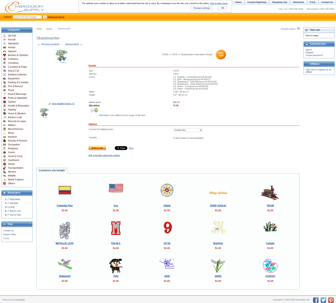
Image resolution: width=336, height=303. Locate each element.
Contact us (9, 230)
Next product (74, 44)
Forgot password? (314, 55)
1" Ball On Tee (14, 211)
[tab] (51, 171)
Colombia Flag (65, 205)
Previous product (48, 44)
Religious (13, 148)
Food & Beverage (17, 94)
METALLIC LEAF (65, 243)
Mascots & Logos (17, 121)
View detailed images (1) (63, 103)
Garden (12, 101)
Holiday (12, 109)
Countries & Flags (17, 66)
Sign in (309, 50)
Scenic (11, 152)
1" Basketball (13, 199)
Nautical (12, 136)
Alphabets (13, 43)
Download (298, 2)
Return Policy (10, 234)
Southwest (13, 160)
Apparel (12, 51)
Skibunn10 (65, 276)
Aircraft (11, 39)
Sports (49, 28)
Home (39, 28)
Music (11, 133)
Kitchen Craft (15, 117)
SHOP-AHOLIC (218, 205)
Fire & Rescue (15, 86)
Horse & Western (17, 113)
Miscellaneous (15, 129)
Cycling (10, 207)
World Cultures (16, 179)
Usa (116, 205)
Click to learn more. (219, 3)
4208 (167, 276)
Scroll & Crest (15, 156)
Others (11, 183)
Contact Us (327, 2)
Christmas (13, 63)
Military (12, 125)
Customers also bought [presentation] (52, 170)
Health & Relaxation (18, 105)
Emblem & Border (17, 74)
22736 (167, 243)
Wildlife (12, 175)
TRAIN (270, 205)
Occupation (14, 144)
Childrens (13, 59)
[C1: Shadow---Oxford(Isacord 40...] (44, 114)
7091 (116, 276)
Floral (11, 90)
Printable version (288, 29)
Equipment (13, 78)
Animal (11, 47)
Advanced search (56, 17)
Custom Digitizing (257, 2)
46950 (218, 276)
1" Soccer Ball (14, 215)
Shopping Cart (279, 2)
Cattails (270, 243)
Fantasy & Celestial (18, 82)
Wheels (12, 171)
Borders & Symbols (18, 55)
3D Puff (12, 35)
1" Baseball (12, 203)
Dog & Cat (13, 70)
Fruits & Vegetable (17, 98)
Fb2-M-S (115, 243)
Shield (167, 205)
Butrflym (218, 243)
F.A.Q (6, 238)
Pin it (131, 148)
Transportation (15, 168)
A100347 (270, 276)
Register (310, 52)
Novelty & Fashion (17, 140)
